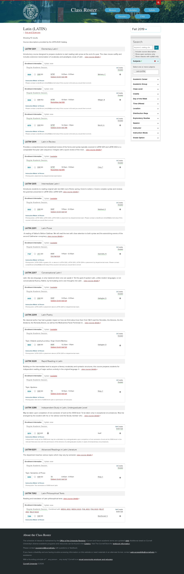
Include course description (145, 52)
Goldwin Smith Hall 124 (59, 212)
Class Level (138, 89)
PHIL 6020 (94, 509)
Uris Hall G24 (55, 256)
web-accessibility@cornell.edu (142, 552)
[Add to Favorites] (35, 74)
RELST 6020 (34, 512)
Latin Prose (47, 228)
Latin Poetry (47, 315)
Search (138, 42)
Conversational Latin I (51, 273)
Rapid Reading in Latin (52, 361)
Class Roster (84, 9)
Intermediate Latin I (50, 184)
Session (136, 123)
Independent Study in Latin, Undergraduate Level (64, 407)
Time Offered (138, 104)
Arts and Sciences (32, 32)
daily (127, 541)
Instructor (137, 128)
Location (136, 108)
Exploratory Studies (141, 118)
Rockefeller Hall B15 (58, 170)
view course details (92, 57)
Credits (136, 94)
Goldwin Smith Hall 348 (59, 77)
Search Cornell (158, 2)
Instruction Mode (140, 133)
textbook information (121, 544)
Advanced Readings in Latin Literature (59, 449)
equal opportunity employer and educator (96, 559)
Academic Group (140, 84)
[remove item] (135, 71)
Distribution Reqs (140, 113)
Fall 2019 (138, 29)
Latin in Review (48, 142)
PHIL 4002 (86, 509)
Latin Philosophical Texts (53, 493)
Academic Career (140, 79)
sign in (93, 14)
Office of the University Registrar (72, 541)
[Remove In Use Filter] (155, 61)
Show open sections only (145, 54)
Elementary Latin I (50, 49)
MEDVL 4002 (66, 509)
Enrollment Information (33, 64)
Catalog (87, 544)
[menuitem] (112, 10)
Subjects (136, 61)
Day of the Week (140, 99)
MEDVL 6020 (76, 509)
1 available (53, 156)
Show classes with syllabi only (147, 56)
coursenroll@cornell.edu (45, 548)
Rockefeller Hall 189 (58, 102)
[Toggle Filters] (146, 36)
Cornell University (30, 564)
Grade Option (139, 138)
